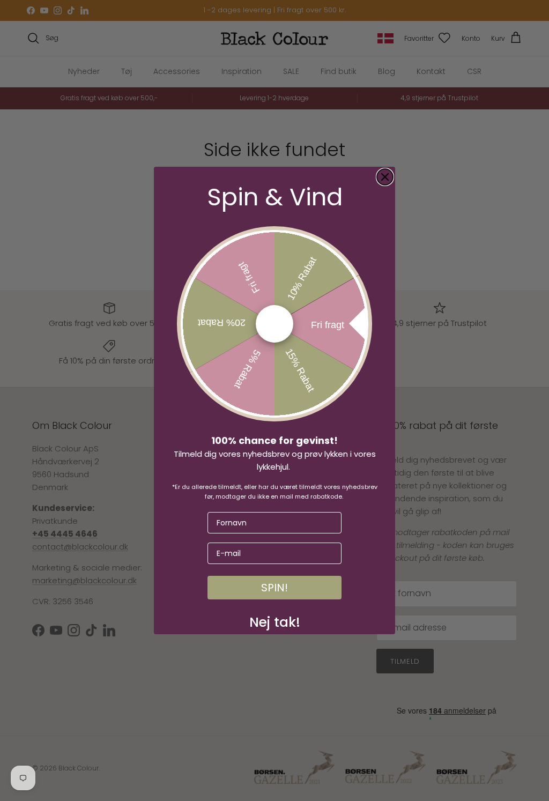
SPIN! (274, 587)
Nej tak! (274, 619)
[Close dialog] (385, 177)
